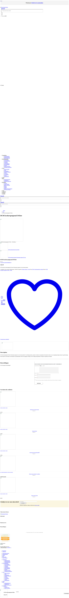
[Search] (1, 13)
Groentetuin (6, 162)
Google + (8, 270)
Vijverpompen (6, 174)
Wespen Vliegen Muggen (8, 188)
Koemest (5, 165)
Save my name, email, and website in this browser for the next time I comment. (48, 380)
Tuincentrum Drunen (5, 553)
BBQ (3, 178)
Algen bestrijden (6, 169)
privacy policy (37, 505)
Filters (5, 170)
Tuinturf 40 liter (34, 431)
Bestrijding (4, 182)
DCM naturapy (6, 160)
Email (11, 270)
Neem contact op (2, 524)
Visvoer (5, 175)
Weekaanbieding (5, 554)
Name (36, 375)
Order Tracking (4, 557)
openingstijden (40, 2)
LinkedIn (5, 270)
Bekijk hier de (34, 2)
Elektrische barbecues (7, 181)
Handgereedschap (7, 561)
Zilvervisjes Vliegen (7, 189)
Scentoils (3, 193)
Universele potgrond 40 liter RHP (35, 452)
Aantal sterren (37, 365)
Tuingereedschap (6, 156)
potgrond (41, 269)
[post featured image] (8, 406)
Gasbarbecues (6, 180)
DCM (33, 269)
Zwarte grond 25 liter (34, 495)
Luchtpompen (6, 171)
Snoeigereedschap (7, 562)
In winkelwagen (66, 593)
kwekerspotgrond (37, 269)
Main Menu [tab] (4, 550)
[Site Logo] (4, 7)
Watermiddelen (6, 176)
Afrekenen (8, 547)
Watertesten (2, 520)
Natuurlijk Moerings (7, 575)
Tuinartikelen (4, 155)
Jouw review (37, 373)
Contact (3, 555)
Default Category (24, 269)
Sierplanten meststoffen (7, 167)
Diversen (5, 183)
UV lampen (6, 173)
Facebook (2, 270)
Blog (3, 556)
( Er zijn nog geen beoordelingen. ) (6, 262)
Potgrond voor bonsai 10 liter (34, 409)
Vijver (3, 168)
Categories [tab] (4, 551)
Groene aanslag (6, 184)
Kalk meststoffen (6, 164)
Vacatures (1, 519)
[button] (3, 8)
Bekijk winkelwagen (4, 547)
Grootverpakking (6, 163)
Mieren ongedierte (7, 185)
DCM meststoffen (5, 159)
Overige (5, 172)
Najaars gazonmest (7, 166)
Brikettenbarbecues (7, 179)
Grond (29, 269)
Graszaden (5, 161)
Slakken (5, 187)
